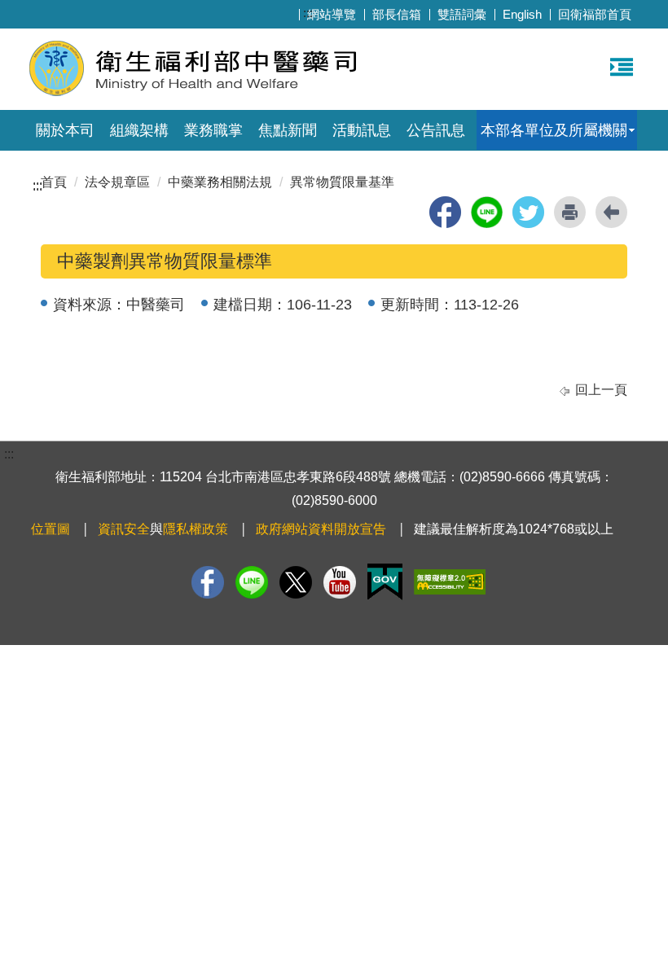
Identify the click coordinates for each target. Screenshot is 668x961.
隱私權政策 (195, 529)
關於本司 (65, 130)
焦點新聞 (287, 130)
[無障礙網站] (450, 582)
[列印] (570, 212)
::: (308, 13)
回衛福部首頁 (594, 14)
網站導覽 (331, 14)
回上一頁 (601, 390)
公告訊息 (436, 130)
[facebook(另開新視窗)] (445, 212)
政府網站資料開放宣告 (321, 529)
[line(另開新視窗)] (487, 212)
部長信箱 (396, 14)
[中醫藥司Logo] (226, 67)
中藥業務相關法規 (220, 182)
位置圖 (50, 529)
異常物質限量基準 (342, 182)
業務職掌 (213, 130)
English (522, 14)
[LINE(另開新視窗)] (251, 582)
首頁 (54, 182)
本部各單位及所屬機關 (554, 130)
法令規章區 (117, 182)
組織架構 (139, 130)
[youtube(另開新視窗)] (339, 582)
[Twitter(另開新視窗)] (295, 582)
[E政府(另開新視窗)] (384, 582)
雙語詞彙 (461, 14)
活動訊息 (361, 130)
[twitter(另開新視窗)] (528, 212)
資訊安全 (124, 529)
